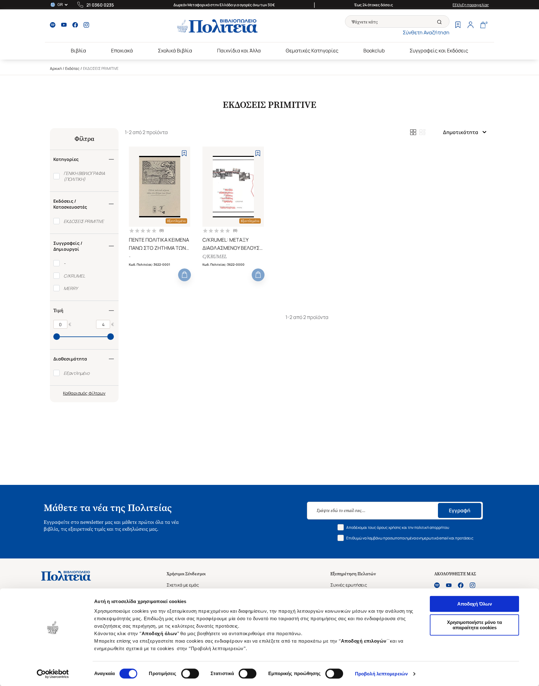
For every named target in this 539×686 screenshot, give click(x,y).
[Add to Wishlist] (184, 153)
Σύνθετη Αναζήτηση (426, 32)
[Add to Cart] (184, 274)
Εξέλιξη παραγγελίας (471, 4)
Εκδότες (72, 68)
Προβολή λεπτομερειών (381, 673)
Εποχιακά (122, 50)
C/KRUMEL (214, 256)
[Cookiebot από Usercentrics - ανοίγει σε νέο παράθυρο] (53, 674)
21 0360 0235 (100, 5)
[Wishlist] (458, 25)
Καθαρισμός (75, 393)
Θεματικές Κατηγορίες (312, 50)
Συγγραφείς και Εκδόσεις (439, 50)
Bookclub (374, 50)
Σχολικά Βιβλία (175, 50)
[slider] (56, 336)
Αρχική (56, 68)
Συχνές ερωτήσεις (348, 585)
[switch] (190, 674)
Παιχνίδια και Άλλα (239, 50)
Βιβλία (78, 50)
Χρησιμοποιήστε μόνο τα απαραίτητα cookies (474, 625)
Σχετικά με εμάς (183, 585)
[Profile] (470, 25)
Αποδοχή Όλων (474, 603)
